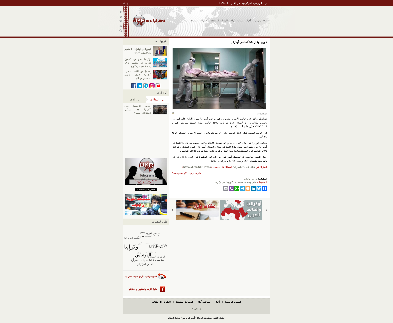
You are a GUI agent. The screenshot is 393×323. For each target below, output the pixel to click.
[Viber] (231, 188)
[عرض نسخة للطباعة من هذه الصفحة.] (173, 113)
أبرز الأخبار (134, 99)
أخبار (248, 20)
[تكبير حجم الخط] (180, 113)
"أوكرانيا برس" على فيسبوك (121, 12)
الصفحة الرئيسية (262, 20)
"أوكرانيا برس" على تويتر (121, 21)
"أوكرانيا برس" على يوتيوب (121, 26)
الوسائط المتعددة (219, 20)
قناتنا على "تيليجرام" (243, 167)
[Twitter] (259, 188)
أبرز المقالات (155, 99)
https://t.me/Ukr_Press (197, 167)
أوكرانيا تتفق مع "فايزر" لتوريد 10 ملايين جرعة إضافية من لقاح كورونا (138, 62)
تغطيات (203, 20)
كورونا (255, 178)
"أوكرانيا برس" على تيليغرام (121, 17)
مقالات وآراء (237, 20)
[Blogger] (247, 188)
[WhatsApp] (236, 188)
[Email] (225, 188)
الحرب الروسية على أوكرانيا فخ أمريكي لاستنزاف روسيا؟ (138, 109)
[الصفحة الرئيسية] (149, 21)
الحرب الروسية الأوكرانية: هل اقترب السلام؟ (244, 3)
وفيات (247, 178)
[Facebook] (264, 188)
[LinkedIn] (253, 188)
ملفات (194, 20)
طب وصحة (250, 182)
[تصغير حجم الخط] (177, 113)
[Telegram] (242, 188)
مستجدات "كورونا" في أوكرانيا (229, 182)
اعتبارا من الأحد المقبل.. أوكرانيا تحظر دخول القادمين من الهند (138, 74)
